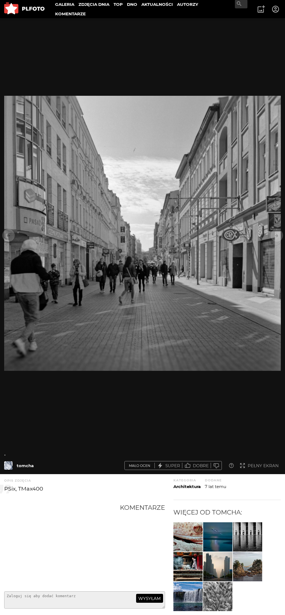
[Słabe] (216, 465)
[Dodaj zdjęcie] (261, 9)
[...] (217, 566)
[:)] (188, 537)
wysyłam (149, 598)
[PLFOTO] (24, 9)
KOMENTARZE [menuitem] (70, 13)
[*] (217, 596)
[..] (247, 566)
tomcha (25, 465)
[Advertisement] (62, 545)
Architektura (187, 486)
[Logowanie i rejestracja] (276, 9)
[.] (8, 465)
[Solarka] (217, 537)
